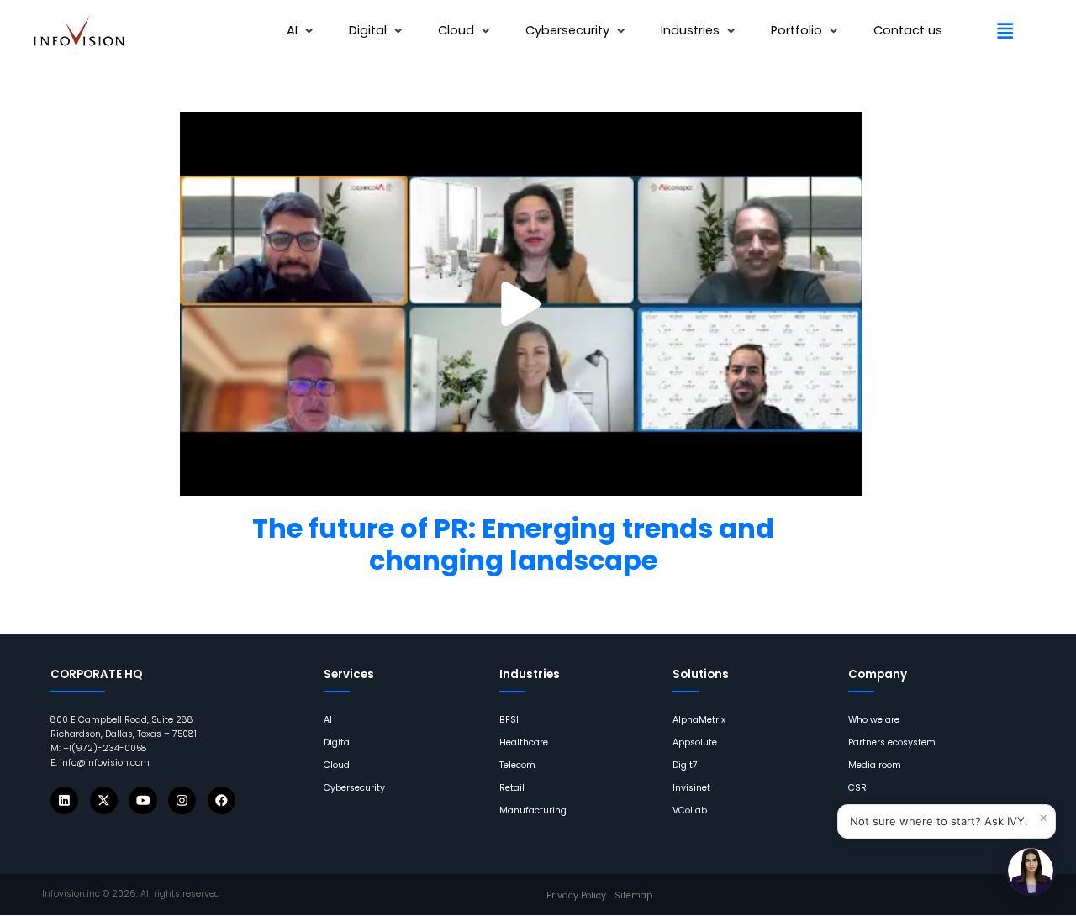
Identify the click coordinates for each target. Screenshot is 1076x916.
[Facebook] (221, 800)
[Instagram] (182, 800)
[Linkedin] (64, 800)
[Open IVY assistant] (1030, 870)
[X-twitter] (104, 800)
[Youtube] (142, 800)
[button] (301, 31)
